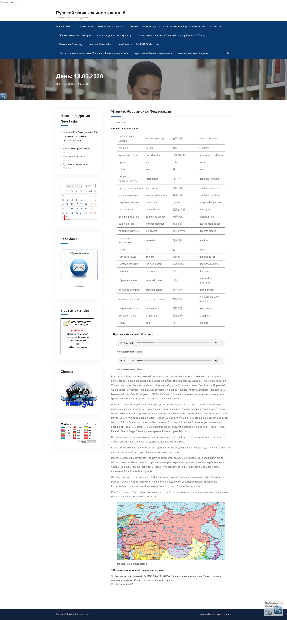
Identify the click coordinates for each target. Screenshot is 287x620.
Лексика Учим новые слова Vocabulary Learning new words (93, 53)
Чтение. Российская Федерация (141, 111)
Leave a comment (124, 584)
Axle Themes (224, 614)
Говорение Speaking (70, 44)
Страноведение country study (114, 35)
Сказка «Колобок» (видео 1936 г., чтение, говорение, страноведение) (80, 136)
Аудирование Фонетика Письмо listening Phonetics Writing (171, 35)
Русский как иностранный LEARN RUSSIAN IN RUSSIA (142, 576)
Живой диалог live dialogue (75, 35)
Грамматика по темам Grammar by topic (101, 26)
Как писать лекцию (74, 156)
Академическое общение (193, 53)
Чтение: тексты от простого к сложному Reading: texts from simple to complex (175, 26)
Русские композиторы (75, 164)
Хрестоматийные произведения (153, 53)
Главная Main (63, 26)
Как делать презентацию (77, 148)
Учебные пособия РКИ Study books (139, 44)
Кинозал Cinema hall (100, 44)
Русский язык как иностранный (90, 13)
